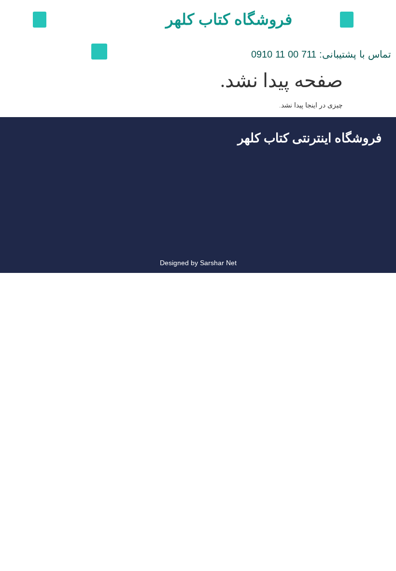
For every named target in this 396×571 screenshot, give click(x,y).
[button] (347, 20)
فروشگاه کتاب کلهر (229, 19)
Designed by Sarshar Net (198, 263)
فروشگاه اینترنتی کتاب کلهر (310, 138)
